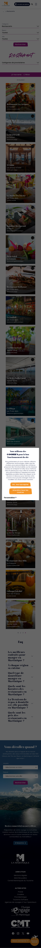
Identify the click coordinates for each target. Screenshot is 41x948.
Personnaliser (9, 497)
